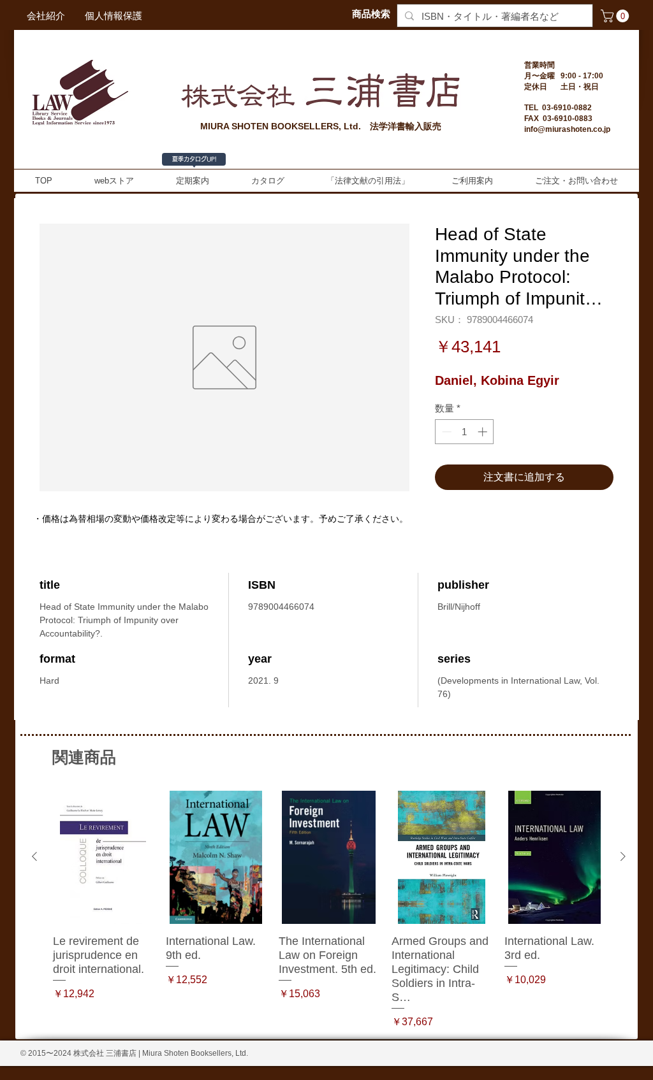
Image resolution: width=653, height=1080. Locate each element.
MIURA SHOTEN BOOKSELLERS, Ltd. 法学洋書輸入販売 (320, 126)
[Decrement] (445, 431)
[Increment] (483, 431)
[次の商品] (623, 856)
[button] (616, 16)
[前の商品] (34, 856)
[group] (329, 910)
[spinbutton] (464, 431)
